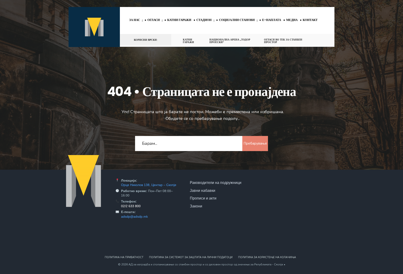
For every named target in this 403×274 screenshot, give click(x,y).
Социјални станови (237, 20)
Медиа (292, 20)
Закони (196, 206)
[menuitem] (137, 20)
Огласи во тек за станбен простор (283, 41)
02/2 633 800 (131, 206)
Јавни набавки (202, 190)
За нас (134, 20)
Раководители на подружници (215, 182)
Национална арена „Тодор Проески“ (229, 41)
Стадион (204, 20)
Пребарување (255, 143)
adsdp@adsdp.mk (134, 216)
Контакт (310, 20)
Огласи (153, 20)
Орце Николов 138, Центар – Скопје (148, 185)
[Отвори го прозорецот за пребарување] (323, 39)
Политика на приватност (124, 257)
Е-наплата (271, 20)
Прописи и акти (203, 198)
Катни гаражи (179, 20)
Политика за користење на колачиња (267, 257)
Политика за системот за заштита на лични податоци (191, 257)
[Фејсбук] (315, 39)
